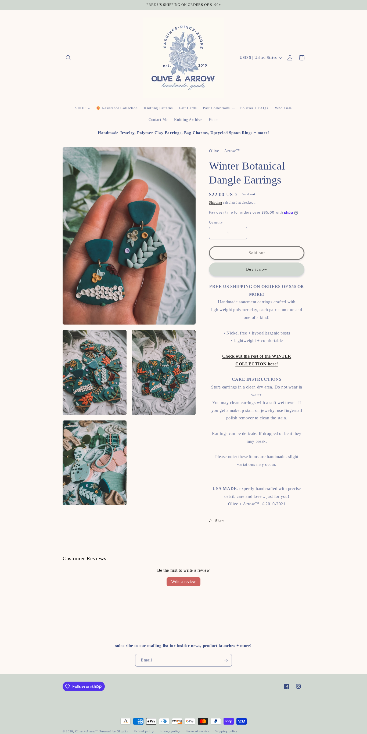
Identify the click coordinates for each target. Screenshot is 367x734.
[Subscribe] (226, 660)
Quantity (216, 222)
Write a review (183, 581)
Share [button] (220, 521)
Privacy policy (170, 731)
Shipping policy (226, 731)
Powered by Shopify (113, 731)
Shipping (215, 202)
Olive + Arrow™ (87, 731)
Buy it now (256, 269)
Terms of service (197, 731)
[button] (68, 58)
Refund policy (144, 731)
